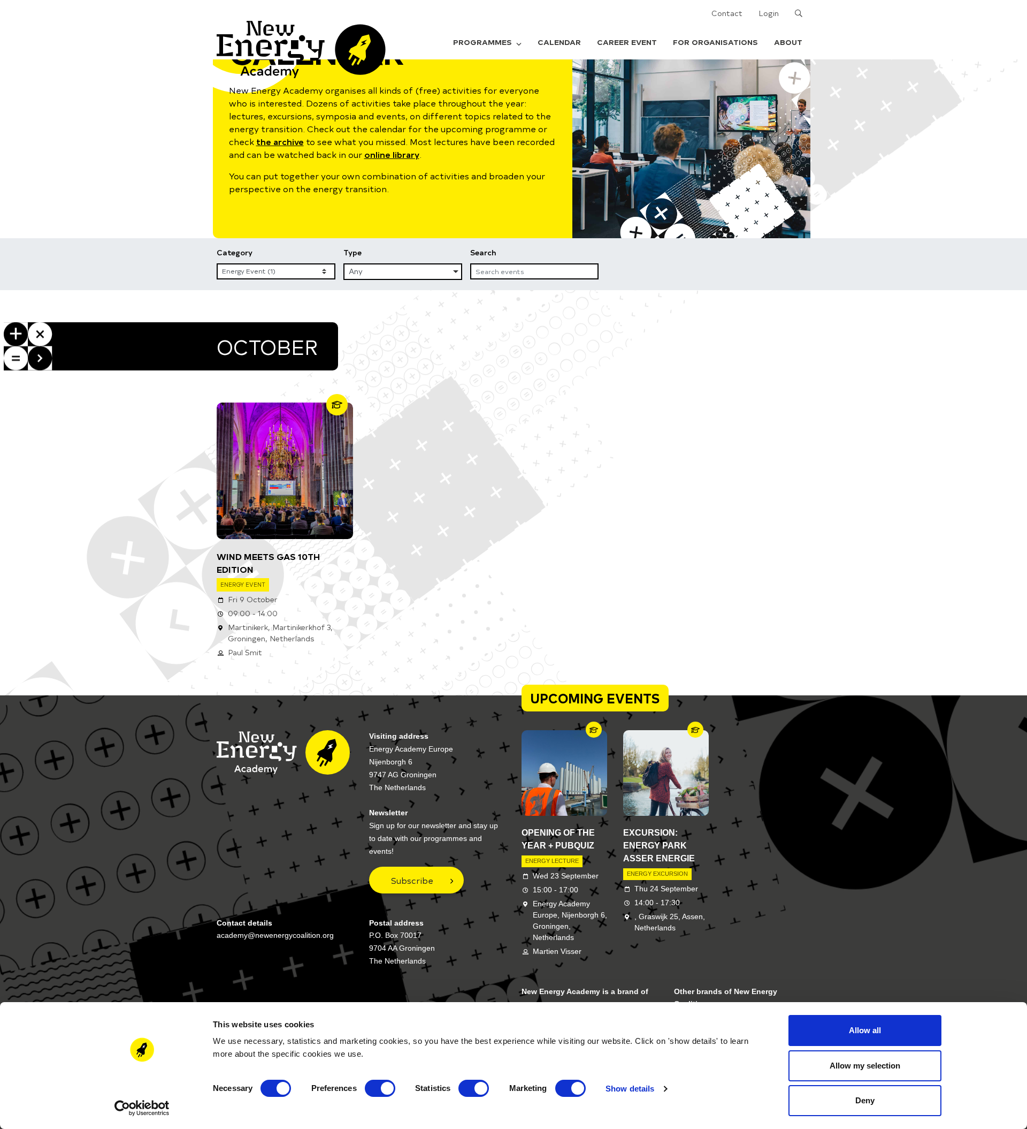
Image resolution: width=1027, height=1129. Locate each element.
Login (768, 13)
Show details (630, 1088)
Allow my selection (865, 1065)
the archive (280, 141)
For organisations (715, 42)
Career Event (627, 42)
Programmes (482, 42)
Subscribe (412, 880)
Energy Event (242, 584)
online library (391, 154)
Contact (726, 13)
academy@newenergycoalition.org (275, 935)
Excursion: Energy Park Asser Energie (659, 845)
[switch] (380, 1088)
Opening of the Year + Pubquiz (558, 839)
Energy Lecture (552, 861)
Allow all (865, 1030)
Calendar (559, 42)
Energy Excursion (657, 873)
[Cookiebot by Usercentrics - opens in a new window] (142, 1108)
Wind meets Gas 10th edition (268, 562)
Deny (865, 1100)
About (788, 42)
